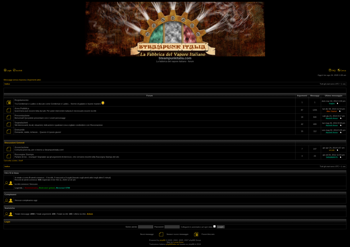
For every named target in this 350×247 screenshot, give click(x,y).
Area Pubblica (22, 108)
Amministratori (31, 188)
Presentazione (22, 115)
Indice (7, 84)
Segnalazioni (21, 122)
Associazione (22, 147)
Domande (20, 129)
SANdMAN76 (332, 157)
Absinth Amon (332, 118)
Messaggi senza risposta (15, 80)
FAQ (333, 70)
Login (8, 70)
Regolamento (21, 100)
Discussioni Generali (14, 143)
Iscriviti (18, 70)
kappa (332, 103)
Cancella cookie (10, 161)
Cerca (343, 70)
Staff (21, 161)
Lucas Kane (178, 242)
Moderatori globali (47, 188)
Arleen (90, 214)
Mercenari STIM (63, 188)
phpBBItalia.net (172, 244)
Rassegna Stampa (24, 154)
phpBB (163, 240)
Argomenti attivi (34, 80)
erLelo (332, 150)
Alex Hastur (331, 111)
